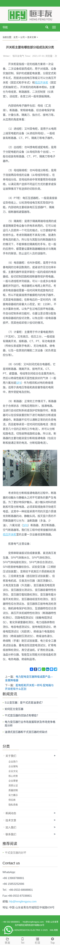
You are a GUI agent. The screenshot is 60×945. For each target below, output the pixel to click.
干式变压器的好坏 (15, 852)
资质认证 (13, 785)
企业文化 (13, 771)
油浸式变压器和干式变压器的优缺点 (26, 732)
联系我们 (11, 834)
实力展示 (13, 795)
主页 (15, 37)
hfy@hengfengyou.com (22, 901)
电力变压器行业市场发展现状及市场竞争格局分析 (30, 724)
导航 (5, 27)
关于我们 (11, 755)
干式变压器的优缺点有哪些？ (22, 715)
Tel (22, 942)
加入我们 (11, 827)
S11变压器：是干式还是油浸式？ (24, 702)
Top (52, 942)
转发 (7, 942)
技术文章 (31, 37)
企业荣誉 (13, 780)
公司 (22, 37)
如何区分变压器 (14, 709)
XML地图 (54, 930)
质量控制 (13, 790)
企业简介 (13, 761)
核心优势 (13, 776)
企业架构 (13, 766)
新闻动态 (11, 813)
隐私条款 (13, 804)
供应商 (12, 800)
